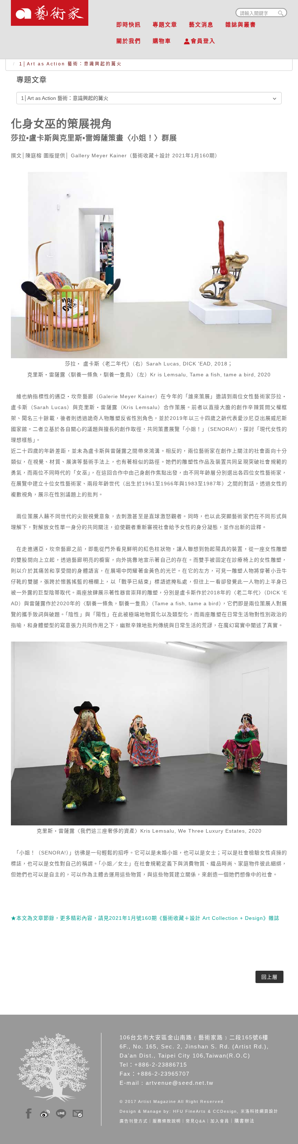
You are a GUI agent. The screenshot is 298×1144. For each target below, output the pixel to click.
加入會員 (219, 1121)
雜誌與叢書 (240, 24)
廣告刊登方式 (134, 1121)
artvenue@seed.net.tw (180, 1083)
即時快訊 (128, 24)
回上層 (269, 977)
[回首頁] (49, 11)
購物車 (162, 41)
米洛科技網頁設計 (259, 1111)
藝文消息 (201, 24)
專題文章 (165, 24)
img (28, 1112)
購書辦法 (244, 1121)
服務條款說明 (167, 1121)
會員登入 (203, 41)
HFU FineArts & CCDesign (205, 1111)
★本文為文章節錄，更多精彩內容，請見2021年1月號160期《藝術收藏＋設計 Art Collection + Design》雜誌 (145, 918)
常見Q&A (196, 1121)
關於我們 (128, 41)
